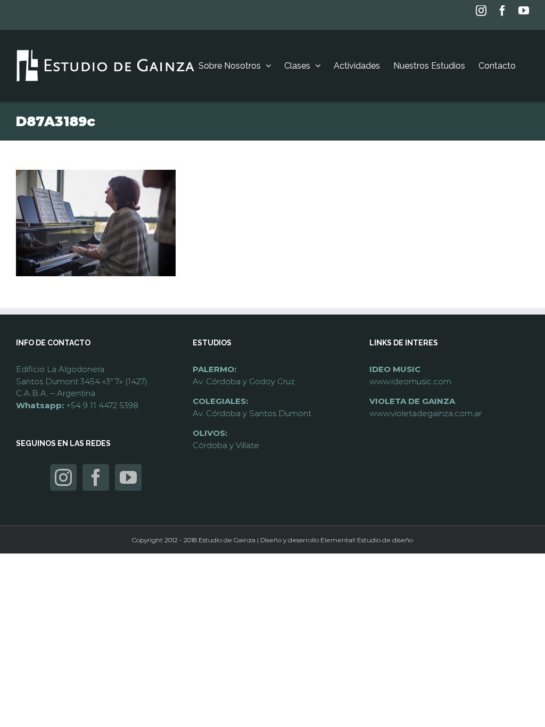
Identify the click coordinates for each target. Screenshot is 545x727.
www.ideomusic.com (410, 381)
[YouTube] (128, 477)
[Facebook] (95, 477)
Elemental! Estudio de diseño (366, 540)
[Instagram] (63, 477)
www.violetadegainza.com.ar (425, 413)
